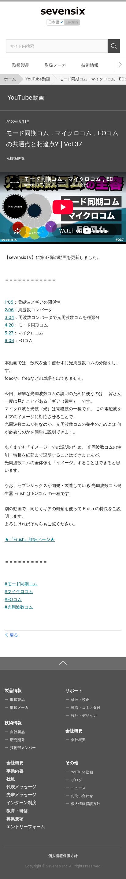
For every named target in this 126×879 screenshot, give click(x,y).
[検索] (114, 46)
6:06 (9, 340)
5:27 (9, 332)
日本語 (53, 22)
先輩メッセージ (21, 794)
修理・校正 (80, 699)
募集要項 (15, 818)
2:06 (9, 309)
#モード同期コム (21, 583)
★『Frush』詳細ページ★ (30, 539)
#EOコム (13, 599)
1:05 (9, 302)
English (72, 22)
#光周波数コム (19, 606)
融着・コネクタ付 (85, 707)
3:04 (9, 317)
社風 (10, 778)
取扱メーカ (55, 65)
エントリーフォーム (25, 826)
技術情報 (89, 65)
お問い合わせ (82, 795)
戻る (13, 635)
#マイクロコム (19, 591)
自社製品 (17, 731)
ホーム (10, 78)
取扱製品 (20, 65)
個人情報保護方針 (85, 803)
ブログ (76, 780)
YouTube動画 (37, 78)
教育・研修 (17, 810)
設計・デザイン (84, 715)
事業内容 (15, 770)
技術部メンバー (23, 747)
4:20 (9, 324)
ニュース (78, 787)
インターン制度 (21, 802)
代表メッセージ (21, 786)
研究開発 (17, 739)
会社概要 (78, 739)
